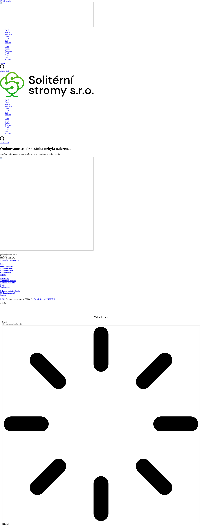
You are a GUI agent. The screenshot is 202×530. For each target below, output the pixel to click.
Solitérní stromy (6, 268)
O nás (7, 39)
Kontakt (8, 43)
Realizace (8, 34)
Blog (6, 41)
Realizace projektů (7, 283)
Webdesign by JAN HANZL (45, 299)
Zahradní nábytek (7, 266)
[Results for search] (101, 424)
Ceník (7, 36)
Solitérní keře (5, 273)
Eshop (7, 102)
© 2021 (3, 299)
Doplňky (3, 275)
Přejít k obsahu (5, 1)
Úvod (7, 30)
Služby (7, 32)
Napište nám (5, 287)
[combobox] (13, 324)
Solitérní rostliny (6, 270)
